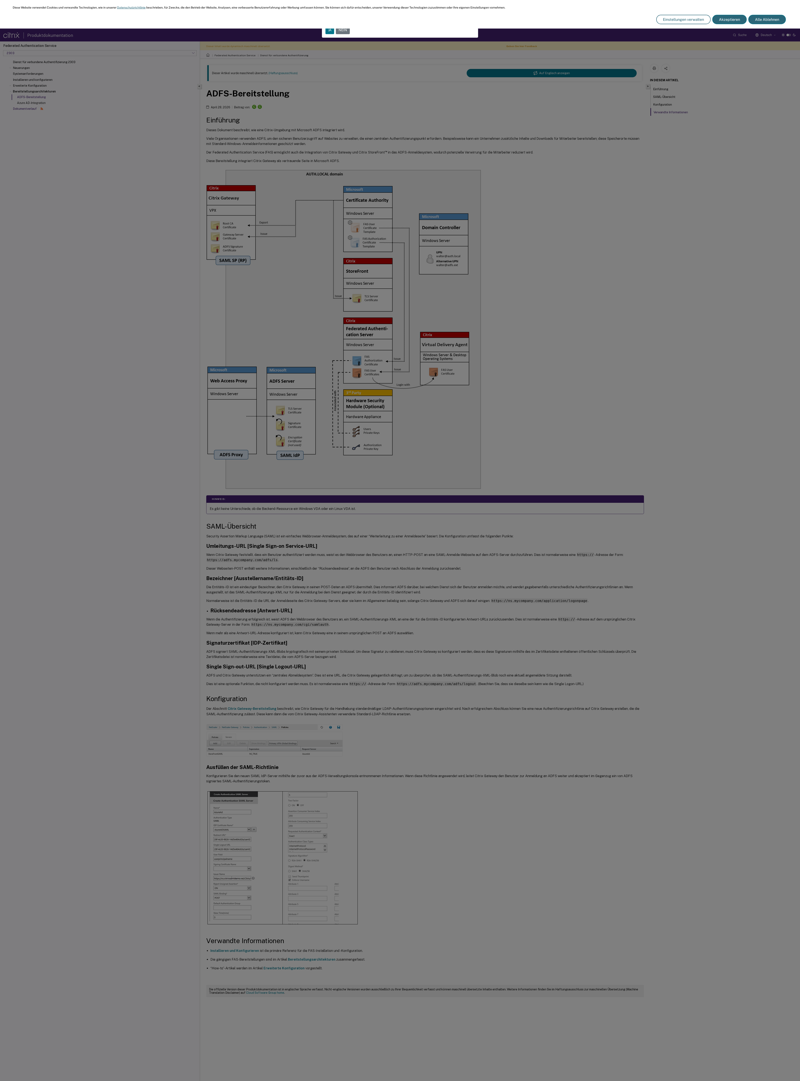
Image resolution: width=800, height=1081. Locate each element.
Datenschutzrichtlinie (131, 7)
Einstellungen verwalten (683, 19)
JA (329, 30)
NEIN (343, 30)
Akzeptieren (729, 19)
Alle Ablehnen (767, 19)
